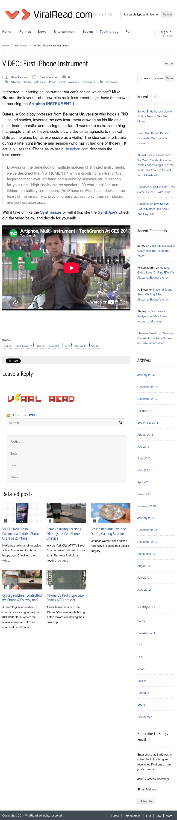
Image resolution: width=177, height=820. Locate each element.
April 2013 (143, 482)
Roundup (143, 693)
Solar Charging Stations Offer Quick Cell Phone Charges (64, 533)
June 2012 (144, 589)
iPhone (52, 82)
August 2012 (145, 566)
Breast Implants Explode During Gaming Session (108, 531)
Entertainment (64, 31)
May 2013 (143, 470)
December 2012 (147, 530)
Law (140, 657)
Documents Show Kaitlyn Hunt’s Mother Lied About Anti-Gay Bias (153, 209)
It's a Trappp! (24, 345)
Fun (128, 31)
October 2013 (145, 411)
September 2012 (147, 554)
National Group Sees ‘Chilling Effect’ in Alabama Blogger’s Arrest (156, 272)
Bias (40, 345)
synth (62, 82)
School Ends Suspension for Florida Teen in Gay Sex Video (155, 116)
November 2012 (147, 542)
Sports (88, 31)
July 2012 (143, 577)
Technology (109, 31)
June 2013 (144, 458)
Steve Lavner (18, 77)
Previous (166, 63)
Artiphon (15, 82)
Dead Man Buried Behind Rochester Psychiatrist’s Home (153, 138)
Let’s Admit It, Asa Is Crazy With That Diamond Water (156, 250)
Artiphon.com (77, 149)
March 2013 (144, 494)
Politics (25, 31)
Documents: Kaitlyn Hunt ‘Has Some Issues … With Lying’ (152, 316)
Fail (67, 345)
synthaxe (73, 82)
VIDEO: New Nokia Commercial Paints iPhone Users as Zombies (21, 533)
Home (6, 31)
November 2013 (147, 399)
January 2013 (146, 518)
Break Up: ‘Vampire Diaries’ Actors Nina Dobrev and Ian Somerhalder (155, 338)
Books (141, 621)
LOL (8, 345)
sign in (167, 34)
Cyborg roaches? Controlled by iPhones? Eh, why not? (22, 597)
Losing (54, 345)
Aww (95, 345)
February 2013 (146, 506)
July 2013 (143, 446)
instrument (40, 82)
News (42, 31)
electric (27, 82)
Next (172, 63)
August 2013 (145, 434)
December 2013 (147, 387)
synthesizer (88, 82)
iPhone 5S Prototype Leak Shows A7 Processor (65, 597)
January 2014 (146, 375)
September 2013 (147, 422)
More (169, 816)
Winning (80, 345)
